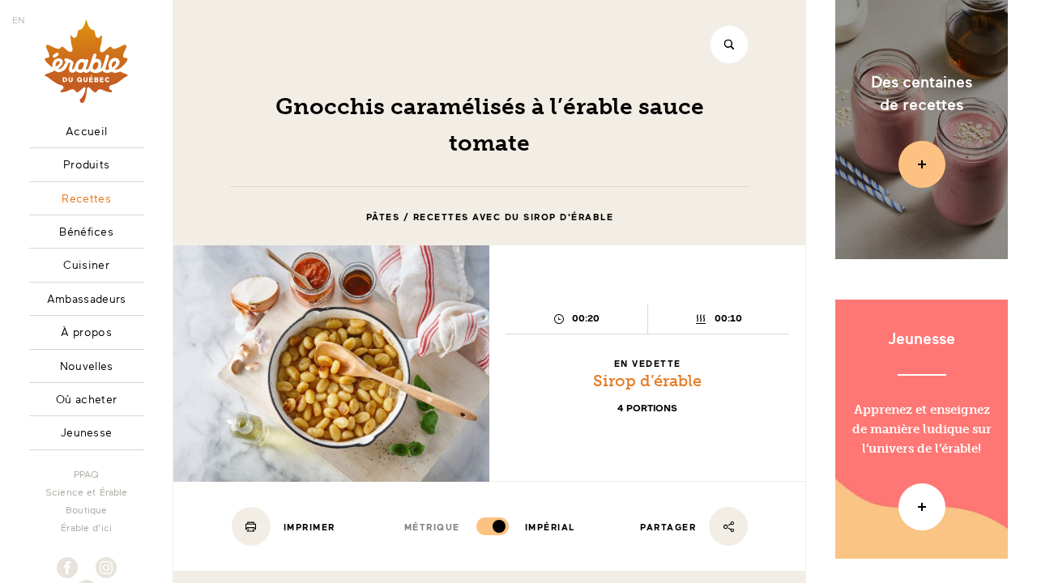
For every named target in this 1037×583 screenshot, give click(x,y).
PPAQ (87, 474)
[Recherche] (729, 44)
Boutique (86, 509)
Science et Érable (86, 491)
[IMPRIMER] (251, 526)
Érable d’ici (86, 527)
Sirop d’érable (647, 380)
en (18, 19)
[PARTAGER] (728, 526)
